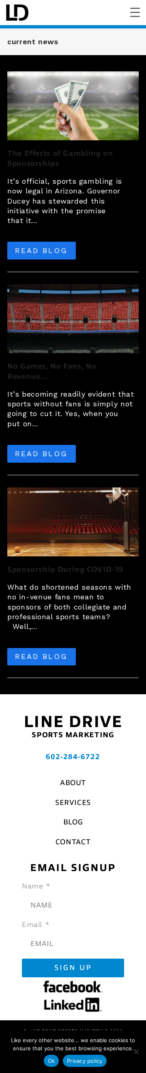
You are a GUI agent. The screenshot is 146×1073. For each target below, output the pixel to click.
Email (35, 924)
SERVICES (73, 802)
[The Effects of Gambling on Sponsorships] (73, 105)
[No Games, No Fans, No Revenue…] (73, 318)
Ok (51, 1061)
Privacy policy (85, 1061)
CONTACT (73, 842)
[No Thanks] (136, 1051)
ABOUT (73, 783)
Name (36, 886)
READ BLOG (41, 250)
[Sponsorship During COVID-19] (73, 521)
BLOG (73, 822)
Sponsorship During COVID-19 (65, 569)
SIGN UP (73, 968)
